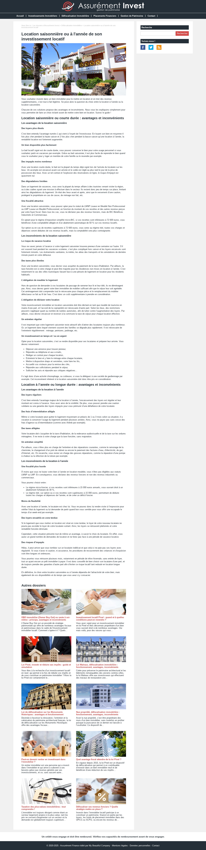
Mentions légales (120, 845)
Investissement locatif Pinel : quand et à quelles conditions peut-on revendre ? (100, 618)
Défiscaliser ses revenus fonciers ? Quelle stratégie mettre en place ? (97, 808)
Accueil (20, 16)
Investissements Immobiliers (42, 16)
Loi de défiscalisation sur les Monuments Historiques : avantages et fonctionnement (42, 713)
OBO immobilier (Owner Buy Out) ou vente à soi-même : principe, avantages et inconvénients (45, 618)
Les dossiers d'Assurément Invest (46, 25)
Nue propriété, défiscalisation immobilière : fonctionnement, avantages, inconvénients (97, 713)
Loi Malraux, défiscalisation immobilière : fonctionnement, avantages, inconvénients (97, 666)
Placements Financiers (105, 16)
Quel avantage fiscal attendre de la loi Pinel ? (98, 759)
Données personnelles (140, 845)
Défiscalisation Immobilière (75, 16)
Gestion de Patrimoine (132, 16)
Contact (151, 16)
